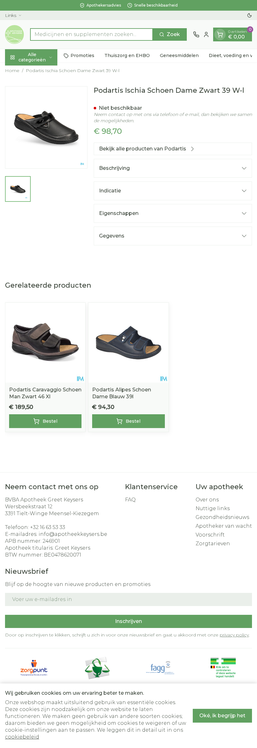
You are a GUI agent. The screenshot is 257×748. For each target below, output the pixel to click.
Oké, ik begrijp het (222, 716)
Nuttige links (213, 508)
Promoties (82, 55)
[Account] (206, 34)
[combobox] (91, 34)
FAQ (130, 500)
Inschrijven (128, 621)
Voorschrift (210, 535)
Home (12, 70)
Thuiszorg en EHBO (127, 55)
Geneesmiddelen (179, 55)
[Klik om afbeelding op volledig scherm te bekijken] (46, 127)
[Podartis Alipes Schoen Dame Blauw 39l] (128, 343)
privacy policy (234, 635)
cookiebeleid (22, 737)
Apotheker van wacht (224, 526)
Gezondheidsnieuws (222, 517)
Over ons (207, 500)
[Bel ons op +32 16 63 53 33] (196, 34)
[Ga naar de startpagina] (14, 34)
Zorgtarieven (213, 544)
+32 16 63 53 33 (47, 527)
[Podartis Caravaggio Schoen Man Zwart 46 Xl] (45, 343)
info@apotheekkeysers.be (73, 534)
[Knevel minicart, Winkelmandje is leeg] (220, 34)
